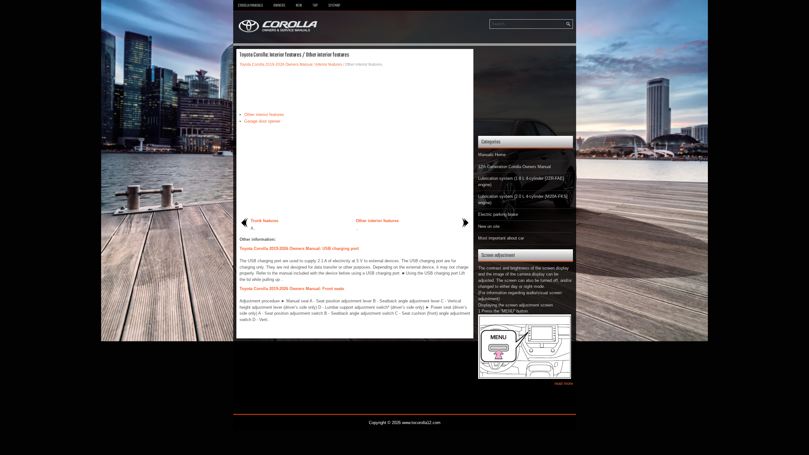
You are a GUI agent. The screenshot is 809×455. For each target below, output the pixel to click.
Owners (279, 6)
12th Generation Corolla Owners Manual (514, 166)
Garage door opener (262, 121)
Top (315, 6)
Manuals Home (492, 154)
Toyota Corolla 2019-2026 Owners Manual (276, 64)
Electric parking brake (498, 214)
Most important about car (501, 238)
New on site (489, 226)
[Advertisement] (355, 89)
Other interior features (264, 114)
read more (564, 383)
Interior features (328, 64)
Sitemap (334, 6)
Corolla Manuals (250, 6)
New (299, 6)
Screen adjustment (498, 255)
